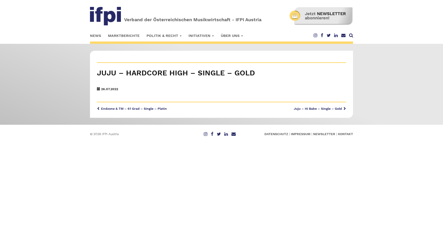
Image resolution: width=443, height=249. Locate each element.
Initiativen (200, 35)
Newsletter (324, 134)
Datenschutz (276, 134)
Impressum (300, 134)
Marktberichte (124, 35)
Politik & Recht (163, 35)
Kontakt (345, 134)
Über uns (231, 35)
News (95, 35)
